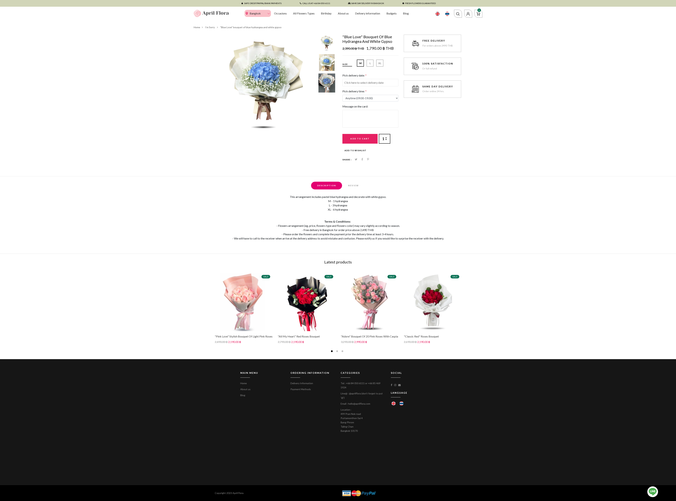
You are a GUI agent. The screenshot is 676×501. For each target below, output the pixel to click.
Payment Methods (300, 389)
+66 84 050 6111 (355, 383)
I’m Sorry (210, 27)
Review (353, 185)
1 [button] (332, 351)
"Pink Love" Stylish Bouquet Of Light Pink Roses (244, 336)
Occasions (280, 13)
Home (197, 27)
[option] (265, 85)
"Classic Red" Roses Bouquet (421, 336)
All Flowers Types (304, 13)
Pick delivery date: (354, 75)
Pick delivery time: (354, 91)
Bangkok (255, 13)
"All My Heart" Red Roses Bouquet (299, 336)
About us (343, 13)
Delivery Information (301, 383)
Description (326, 185)
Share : (347, 159)
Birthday (326, 13)
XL (379, 63)
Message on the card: (355, 106)
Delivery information (367, 13)
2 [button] (337, 351)
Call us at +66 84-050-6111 (316, 3)
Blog (406, 13)
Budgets (391, 13)
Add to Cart (360, 138)
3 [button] (342, 351)
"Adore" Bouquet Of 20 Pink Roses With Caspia (369, 336)
